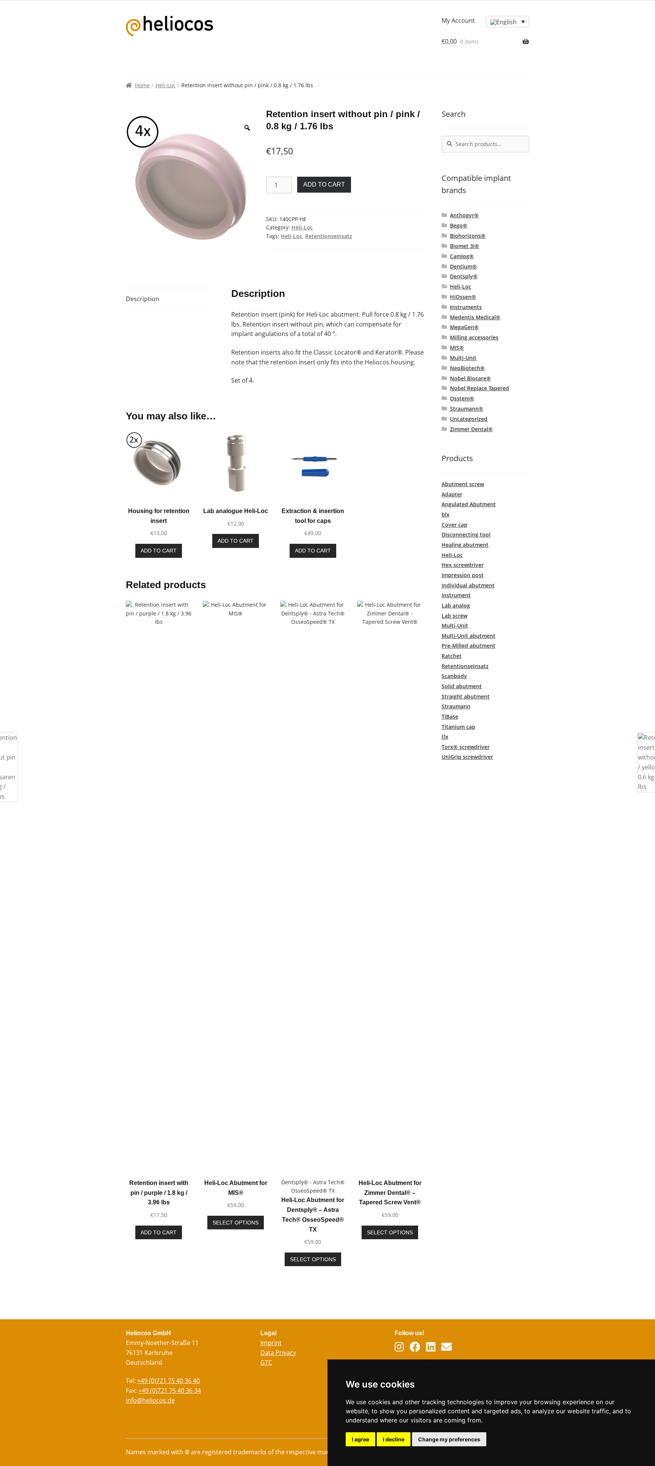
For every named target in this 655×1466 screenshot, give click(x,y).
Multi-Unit (463, 357)
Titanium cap (458, 726)
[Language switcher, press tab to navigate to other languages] (507, 21)
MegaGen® (464, 327)
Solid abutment (462, 686)
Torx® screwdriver (466, 746)
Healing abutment (465, 544)
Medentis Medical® (475, 317)
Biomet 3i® (464, 246)
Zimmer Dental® (471, 429)
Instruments (466, 307)
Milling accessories (474, 337)
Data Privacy (278, 1352)
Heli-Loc (165, 85)
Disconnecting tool (466, 534)
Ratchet (452, 655)
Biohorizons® (468, 235)
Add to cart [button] (159, 551)
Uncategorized (468, 418)
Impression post (463, 575)
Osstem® (462, 398)
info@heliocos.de (150, 1400)
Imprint (271, 1343)
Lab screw (454, 615)
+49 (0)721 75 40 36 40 (168, 1381)
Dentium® (463, 266)
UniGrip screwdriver (467, 756)
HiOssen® (463, 296)
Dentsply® (464, 276)
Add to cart (324, 184)
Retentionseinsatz (328, 236)
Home (142, 85)
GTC (266, 1362)
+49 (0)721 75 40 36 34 (169, 1390)
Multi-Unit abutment (468, 635)
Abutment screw (463, 484)
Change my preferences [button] (449, 1439)
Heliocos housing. (390, 362)
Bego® (458, 225)
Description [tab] (142, 299)
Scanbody (454, 676)
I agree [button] (360, 1439)
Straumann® (466, 408)
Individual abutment (468, 585)
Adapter (452, 494)
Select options (236, 1223)
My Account (458, 20)
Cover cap (454, 524)
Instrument (456, 595)
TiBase (450, 716)
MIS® (457, 347)
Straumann (456, 706)
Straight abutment (466, 696)
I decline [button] (393, 1439)
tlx (445, 736)
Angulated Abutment (469, 504)
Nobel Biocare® (470, 378)
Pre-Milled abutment (468, 645)
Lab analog (456, 605)
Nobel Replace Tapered (479, 388)
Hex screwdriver (463, 564)
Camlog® (462, 256)
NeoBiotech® (467, 368)
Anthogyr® (464, 215)
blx (446, 514)
